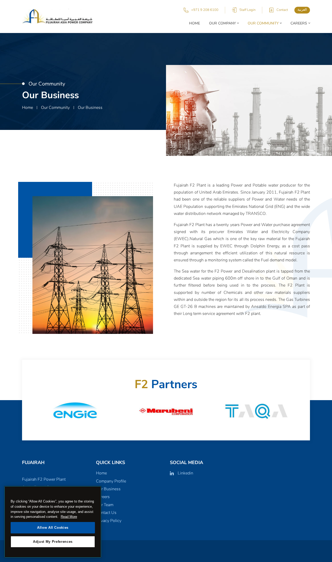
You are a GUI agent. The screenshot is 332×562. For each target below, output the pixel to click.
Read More (69, 517)
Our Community (263, 23)
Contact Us (106, 512)
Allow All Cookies (52, 528)
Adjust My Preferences (53, 542)
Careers (298, 23)
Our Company (222, 23)
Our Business (108, 489)
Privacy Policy (108, 521)
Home (194, 23)
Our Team (104, 505)
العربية (302, 9)
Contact (282, 10)
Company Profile (111, 481)
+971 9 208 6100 (204, 10)
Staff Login (247, 10)
